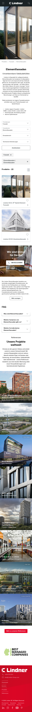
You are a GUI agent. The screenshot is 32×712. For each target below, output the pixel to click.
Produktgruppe (6, 122)
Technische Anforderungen (10, 141)
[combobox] (16, 123)
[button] (14, 57)
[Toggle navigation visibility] (3, 3)
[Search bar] (28, 3)
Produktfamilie (6, 128)
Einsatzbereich (7, 135)
